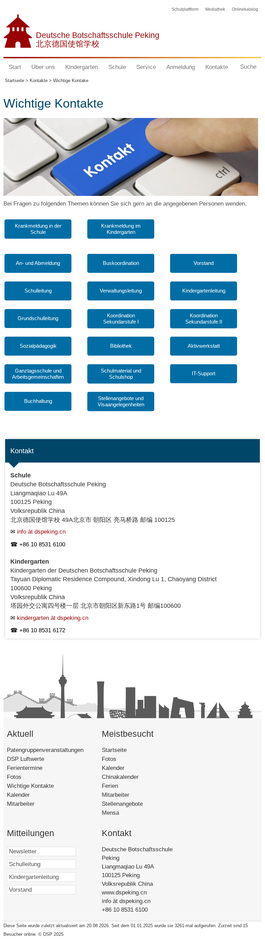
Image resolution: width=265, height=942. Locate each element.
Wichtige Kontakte (30, 786)
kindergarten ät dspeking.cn (52, 618)
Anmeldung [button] (180, 67)
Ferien (119, 786)
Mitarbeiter (21, 804)
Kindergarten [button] (81, 67)
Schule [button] (117, 67)
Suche (248, 66)
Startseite (124, 750)
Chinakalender (130, 777)
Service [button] (146, 67)
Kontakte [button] (216, 67)
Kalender (18, 795)
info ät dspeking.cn (41, 531)
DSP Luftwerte (25, 759)
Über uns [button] (43, 67)
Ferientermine (24, 768)
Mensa (118, 813)
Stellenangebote (130, 804)
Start (15, 67)
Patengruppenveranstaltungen (45, 750)
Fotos (14, 777)
